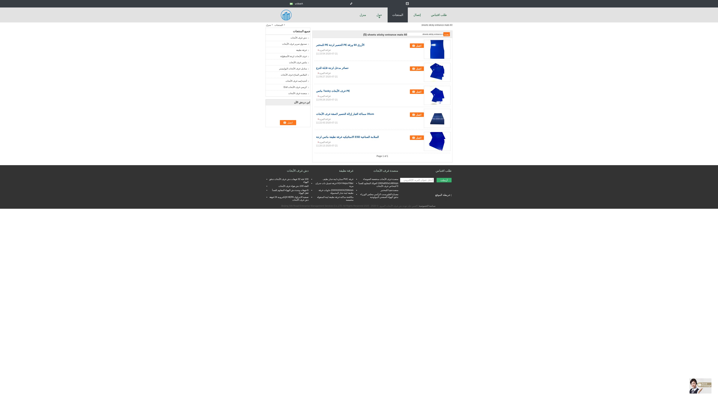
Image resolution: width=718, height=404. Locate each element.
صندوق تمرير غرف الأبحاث (294, 44)
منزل (363, 14)
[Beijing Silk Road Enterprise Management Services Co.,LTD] (286, 14)
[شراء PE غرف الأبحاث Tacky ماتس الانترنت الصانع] (437, 95)
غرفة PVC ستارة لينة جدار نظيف (338, 179)
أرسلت (444, 180)
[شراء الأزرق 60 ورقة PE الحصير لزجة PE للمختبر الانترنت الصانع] (437, 49)
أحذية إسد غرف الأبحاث (296, 81)
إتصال (417, 14)
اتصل (418, 45)
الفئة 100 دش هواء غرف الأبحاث (293, 186)
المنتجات (397, 14)
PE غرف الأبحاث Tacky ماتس (333, 90)
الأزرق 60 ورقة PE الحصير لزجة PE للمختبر (340, 44)
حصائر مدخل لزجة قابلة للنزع (332, 67)
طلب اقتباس (439, 14)
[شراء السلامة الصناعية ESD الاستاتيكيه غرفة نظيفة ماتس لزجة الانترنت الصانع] (437, 141)
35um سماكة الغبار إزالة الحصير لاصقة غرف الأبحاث (345, 113)
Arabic (299, 3)
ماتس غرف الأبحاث (298, 62)
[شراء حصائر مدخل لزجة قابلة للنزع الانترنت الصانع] (437, 72)
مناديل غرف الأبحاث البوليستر (293, 68)
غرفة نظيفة (301, 50)
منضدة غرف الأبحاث (297, 93)
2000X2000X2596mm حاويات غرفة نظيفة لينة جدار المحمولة (336, 191)
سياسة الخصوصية (427, 206)
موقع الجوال (443, 199)
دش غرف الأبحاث (299, 37)
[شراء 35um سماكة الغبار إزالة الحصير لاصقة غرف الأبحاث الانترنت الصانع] (437, 118)
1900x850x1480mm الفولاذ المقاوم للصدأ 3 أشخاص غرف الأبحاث (378, 184)
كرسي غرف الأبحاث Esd (295, 87)
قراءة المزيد (325, 50)
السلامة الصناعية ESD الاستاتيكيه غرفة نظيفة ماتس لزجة (347, 136)
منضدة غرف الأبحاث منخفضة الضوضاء (380, 179)
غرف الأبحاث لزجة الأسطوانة (293, 56)
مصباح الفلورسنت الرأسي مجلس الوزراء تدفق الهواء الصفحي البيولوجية (379, 195)
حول (379, 14)
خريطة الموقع (442, 194)
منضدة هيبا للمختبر (389, 190)
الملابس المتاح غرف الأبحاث (294, 75)
